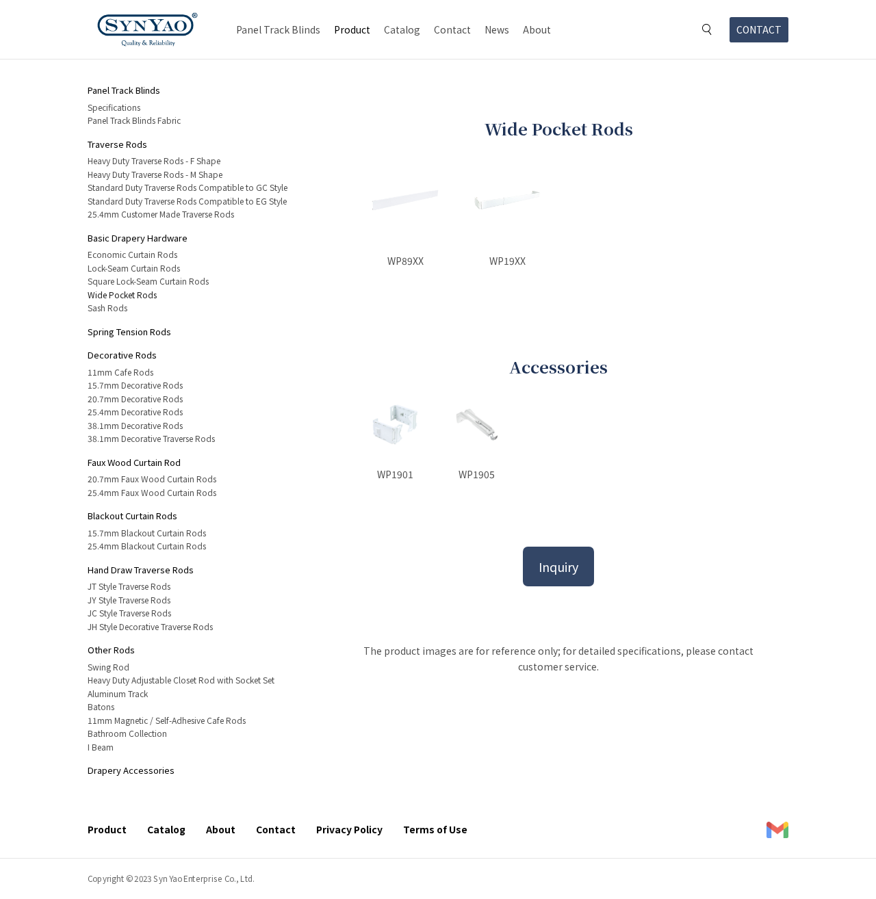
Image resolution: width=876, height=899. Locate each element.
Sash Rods (107, 307)
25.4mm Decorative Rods (135, 411)
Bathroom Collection (127, 733)
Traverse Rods (117, 144)
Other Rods (111, 649)
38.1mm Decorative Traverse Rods (151, 438)
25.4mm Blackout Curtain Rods (147, 545)
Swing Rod (108, 667)
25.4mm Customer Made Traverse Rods (161, 214)
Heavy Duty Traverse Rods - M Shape (155, 174)
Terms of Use (435, 829)
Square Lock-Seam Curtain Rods (148, 281)
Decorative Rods (122, 354)
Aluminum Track (118, 693)
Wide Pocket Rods (122, 294)
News (497, 29)
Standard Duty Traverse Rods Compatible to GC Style (187, 187)
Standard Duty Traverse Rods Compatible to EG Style (187, 201)
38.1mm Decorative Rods (135, 425)
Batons (101, 706)
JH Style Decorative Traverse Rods (150, 626)
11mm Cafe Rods (120, 372)
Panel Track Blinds (278, 29)
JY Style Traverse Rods (129, 599)
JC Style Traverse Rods (129, 612)
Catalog (402, 29)
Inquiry (558, 566)
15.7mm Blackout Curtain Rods (147, 532)
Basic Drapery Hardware (138, 237)
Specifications (114, 107)
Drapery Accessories (131, 770)
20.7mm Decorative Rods (135, 398)
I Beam (101, 747)
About (537, 29)
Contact (452, 29)
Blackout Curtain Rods (132, 515)
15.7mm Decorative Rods (135, 385)
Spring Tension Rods (129, 331)
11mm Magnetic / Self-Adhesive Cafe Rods (167, 720)
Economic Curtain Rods (132, 254)
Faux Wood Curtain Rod (134, 462)
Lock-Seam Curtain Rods (134, 268)
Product (352, 29)
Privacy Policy (349, 829)
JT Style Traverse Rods (129, 586)
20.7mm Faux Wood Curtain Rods (152, 478)
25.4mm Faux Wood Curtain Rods (152, 492)
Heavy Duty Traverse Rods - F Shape (154, 160)
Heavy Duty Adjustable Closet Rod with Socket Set (181, 680)
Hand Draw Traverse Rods (141, 569)
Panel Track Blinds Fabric (134, 120)
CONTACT (759, 29)
